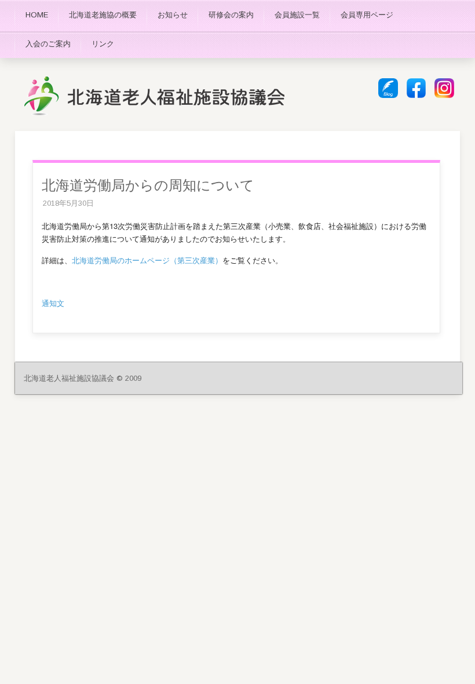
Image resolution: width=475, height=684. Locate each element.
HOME (36, 14)
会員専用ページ (367, 14)
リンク (103, 43)
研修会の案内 (231, 14)
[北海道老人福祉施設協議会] (154, 114)
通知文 (53, 302)
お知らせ (173, 14)
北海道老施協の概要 (103, 14)
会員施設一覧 (297, 14)
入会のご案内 (48, 43)
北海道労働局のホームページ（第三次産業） (147, 259)
